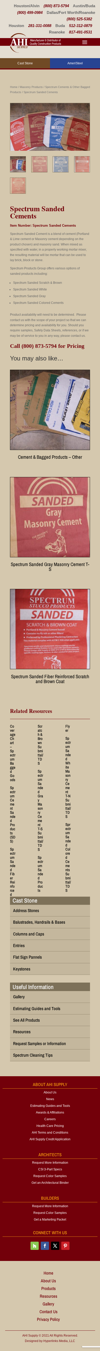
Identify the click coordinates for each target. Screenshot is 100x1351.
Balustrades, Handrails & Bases (39, 922)
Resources (22, 1032)
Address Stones (26, 910)
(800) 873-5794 (56, 6)
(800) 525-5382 (79, 19)
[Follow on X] (55, 1246)
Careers (50, 1119)
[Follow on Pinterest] (65, 1246)
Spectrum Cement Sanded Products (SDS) (12, 814)
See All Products (26, 1020)
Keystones (21, 969)
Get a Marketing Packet (50, 1219)
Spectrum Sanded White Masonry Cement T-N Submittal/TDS (68, 777)
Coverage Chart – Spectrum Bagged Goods (12, 752)
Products (48, 1289)
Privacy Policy (48, 1320)
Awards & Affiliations (50, 1112)
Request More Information (50, 1162)
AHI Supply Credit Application (50, 1139)
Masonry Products (31, 87)
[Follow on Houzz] (35, 1246)
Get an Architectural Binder (50, 1183)
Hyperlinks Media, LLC (59, 1341)
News (50, 1099)
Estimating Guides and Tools (36, 1008)
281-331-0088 (39, 25)
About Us (50, 1092)
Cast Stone (25, 900)
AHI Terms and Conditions (50, 1132)
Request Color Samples (50, 1176)
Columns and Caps (28, 934)
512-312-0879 (80, 25)
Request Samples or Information (39, 1043)
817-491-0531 (80, 32)
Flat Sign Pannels (27, 957)
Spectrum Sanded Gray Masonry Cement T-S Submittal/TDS (40, 810)
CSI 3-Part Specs (50, 1169)
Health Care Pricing (50, 1126)
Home (13, 87)
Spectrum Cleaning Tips (33, 1055)
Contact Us (48, 1312)
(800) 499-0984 (30, 12)
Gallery (19, 997)
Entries (19, 945)
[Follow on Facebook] (45, 1246)
